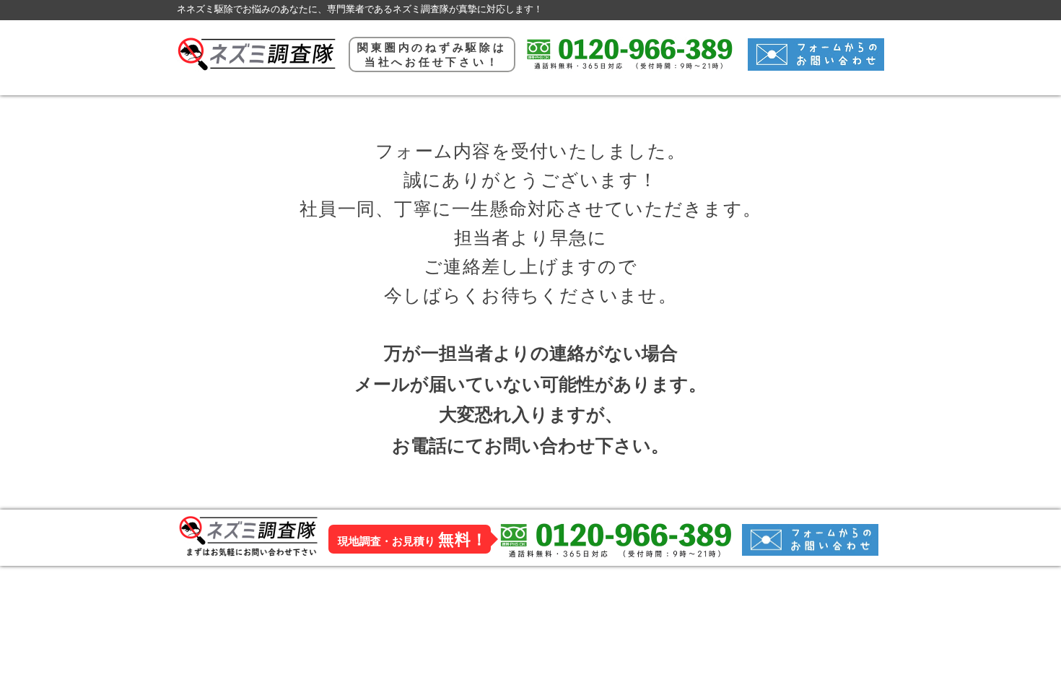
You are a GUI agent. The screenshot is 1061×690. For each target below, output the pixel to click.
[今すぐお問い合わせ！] (816, 54)
